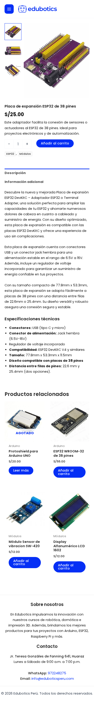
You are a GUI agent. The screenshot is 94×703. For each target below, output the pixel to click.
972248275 (57, 673)
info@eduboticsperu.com (52, 678)
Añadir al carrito (55, 143)
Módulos (25, 154)
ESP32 (10, 154)
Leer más (21, 470)
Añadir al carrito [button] (65, 472)
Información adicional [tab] (24, 182)
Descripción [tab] (15, 173)
